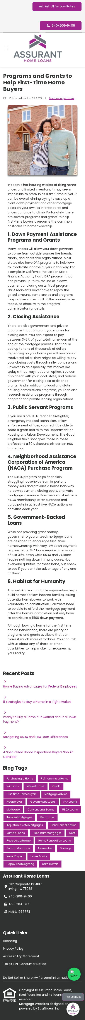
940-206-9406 (63, 25)
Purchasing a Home (61, 98)
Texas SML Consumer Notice (24, 964)
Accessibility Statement (21, 956)
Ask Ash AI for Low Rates (57, 6)
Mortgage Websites (34, 1004)
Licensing (10, 941)
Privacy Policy (13, 948)
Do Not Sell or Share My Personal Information (37, 977)
